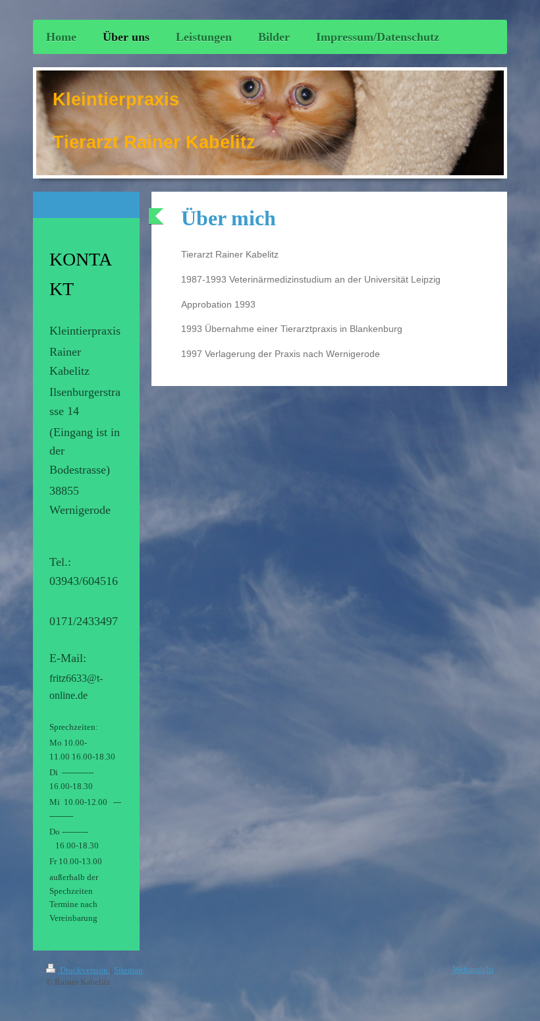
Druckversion (84, 970)
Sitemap (128, 970)
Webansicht (473, 969)
